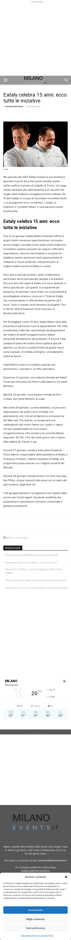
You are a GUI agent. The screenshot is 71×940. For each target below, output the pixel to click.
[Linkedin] (29, 114)
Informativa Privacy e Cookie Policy (37, 935)
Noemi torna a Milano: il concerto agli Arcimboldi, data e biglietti (34, 571)
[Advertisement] (35, 38)
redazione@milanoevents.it (52, 860)
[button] (66, 877)
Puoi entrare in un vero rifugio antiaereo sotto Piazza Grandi (36, 588)
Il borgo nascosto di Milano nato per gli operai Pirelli (31, 555)
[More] (44, 114)
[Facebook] (6, 114)
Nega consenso (35, 919)
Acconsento (35, 910)
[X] (14, 114)
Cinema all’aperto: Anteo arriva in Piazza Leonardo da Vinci (36, 580)
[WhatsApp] (21, 114)
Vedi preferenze (35, 928)
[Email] (37, 114)
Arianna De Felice (14, 106)
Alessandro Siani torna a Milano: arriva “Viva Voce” (31, 562)
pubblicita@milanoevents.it (35, 870)
